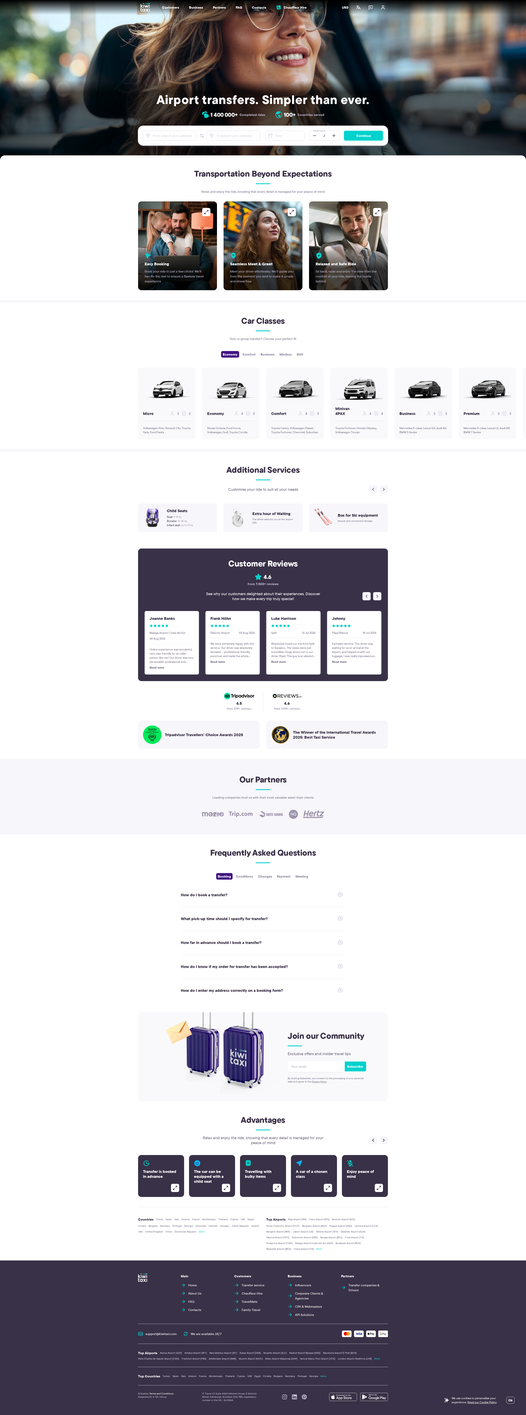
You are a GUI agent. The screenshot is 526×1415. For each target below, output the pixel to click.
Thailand (223, 1219)
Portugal (177, 1225)
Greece (185, 1219)
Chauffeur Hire (295, 7)
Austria (255, 1225)
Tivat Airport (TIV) (354, 1237)
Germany (165, 1225)
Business (268, 354)
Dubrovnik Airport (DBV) (305, 1237)
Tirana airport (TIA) (304, 1248)
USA (140, 1231)
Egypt (251, 1219)
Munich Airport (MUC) (251, 1358)
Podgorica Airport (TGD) (279, 1243)
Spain (169, 1219)
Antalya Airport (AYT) (196, 1352)
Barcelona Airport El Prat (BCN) (340, 1352)
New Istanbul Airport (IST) (223, 1352)
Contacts (259, 7)
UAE (243, 1219)
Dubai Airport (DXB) (250, 1352)
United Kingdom (154, 1231)
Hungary (224, 1225)
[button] (202, 136)
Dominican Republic (185, 1231)
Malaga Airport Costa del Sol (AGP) (314, 1243)
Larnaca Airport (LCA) (366, 1225)
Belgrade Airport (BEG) (278, 1248)
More (202, 1231)
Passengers (319, 130)
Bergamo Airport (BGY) (314, 1225)
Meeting (301, 876)
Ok (510, 1400)
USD (345, 7)
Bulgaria (153, 1225)
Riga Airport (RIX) (297, 1219)
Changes (265, 876)
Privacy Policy (319, 1081)
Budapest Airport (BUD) (348, 1243)
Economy (230, 354)
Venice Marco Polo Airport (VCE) (317, 1358)
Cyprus (234, 1219)
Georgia (188, 1225)
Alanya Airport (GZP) (171, 1352)
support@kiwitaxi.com (161, 1334)
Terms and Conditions (161, 1393)
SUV (300, 354)
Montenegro (209, 1219)
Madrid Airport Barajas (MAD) (305, 1352)
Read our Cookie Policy (481, 1402)
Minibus (285, 354)
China (168, 1231)
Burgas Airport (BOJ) (331, 1237)
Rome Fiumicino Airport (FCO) (283, 1225)
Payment (284, 876)
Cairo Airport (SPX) (319, 1219)
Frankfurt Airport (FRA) (194, 1358)
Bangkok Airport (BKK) (278, 1231)
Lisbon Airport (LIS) (303, 1231)
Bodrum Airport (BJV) (343, 1219)
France (196, 1219)
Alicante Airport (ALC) (275, 1352)
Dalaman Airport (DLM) (353, 1231)
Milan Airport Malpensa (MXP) (281, 1358)
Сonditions (244, 876)
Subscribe (355, 1066)
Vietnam (213, 1225)
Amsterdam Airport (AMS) (222, 1358)
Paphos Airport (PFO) (277, 1237)
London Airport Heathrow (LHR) (355, 1358)
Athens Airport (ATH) (327, 1231)
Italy (176, 1219)
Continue (363, 136)
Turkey (159, 1219)
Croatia (142, 1225)
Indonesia (200, 1225)
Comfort (249, 354)
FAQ (239, 7)
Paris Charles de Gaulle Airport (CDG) (158, 1358)
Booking (224, 876)
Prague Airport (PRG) (340, 1225)
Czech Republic (240, 1225)
